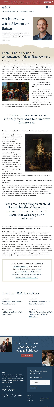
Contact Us (30, 400)
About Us (29, 398)
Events (42, 400)
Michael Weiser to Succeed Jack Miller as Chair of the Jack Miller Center (40, 314)
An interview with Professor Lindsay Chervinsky (39, 302)
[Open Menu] (47, 7)
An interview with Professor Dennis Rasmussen (12, 302)
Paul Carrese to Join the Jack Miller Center (12, 313)
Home (4, 11)
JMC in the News (11, 11)
